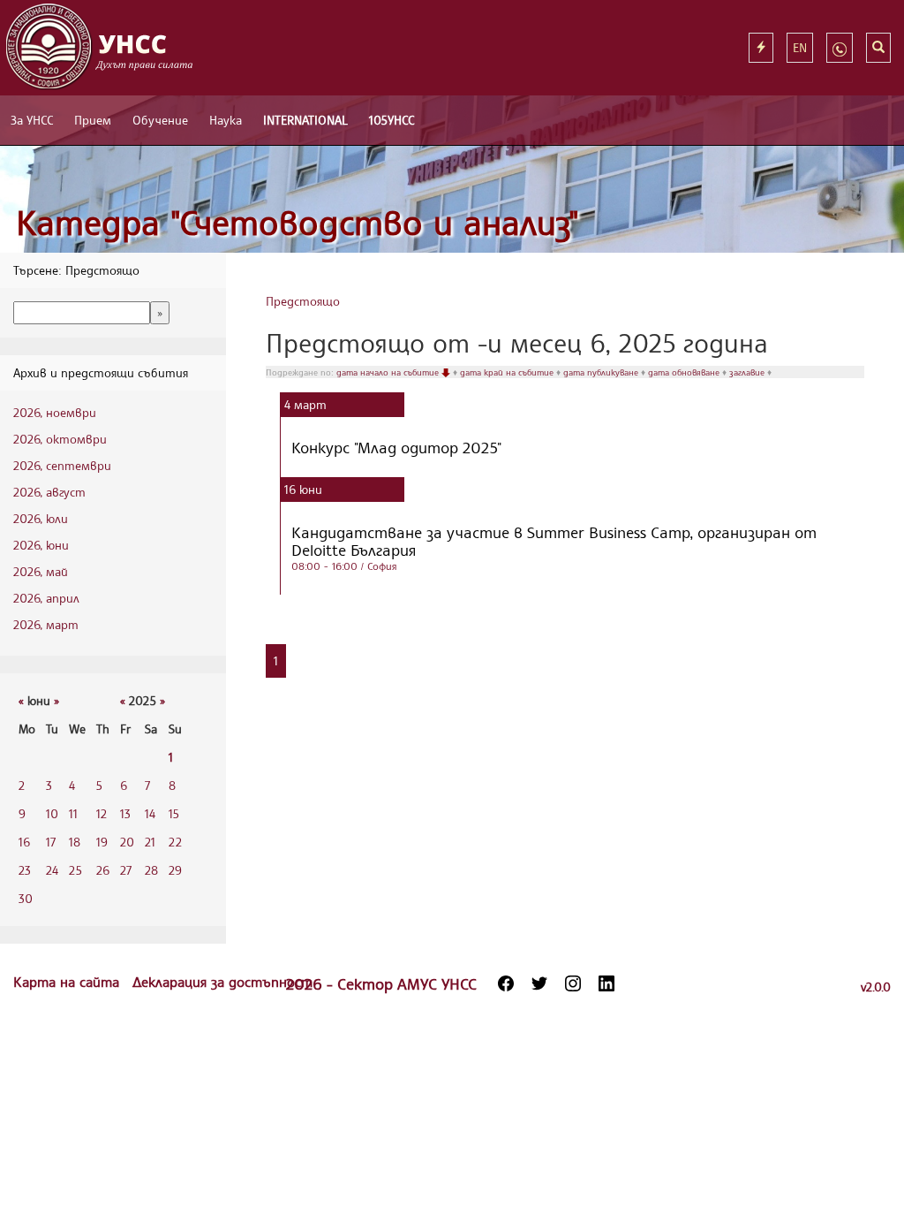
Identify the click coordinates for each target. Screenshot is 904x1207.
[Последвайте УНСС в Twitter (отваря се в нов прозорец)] (539, 983)
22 (175, 841)
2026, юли (40, 518)
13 (125, 813)
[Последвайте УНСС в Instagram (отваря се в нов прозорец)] (572, 983)
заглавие (748, 372)
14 (150, 813)
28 (151, 869)
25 (75, 869)
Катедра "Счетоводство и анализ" (297, 222)
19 (102, 841)
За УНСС (32, 119)
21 (150, 841)
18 (74, 841)
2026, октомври (60, 438)
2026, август (49, 491)
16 (24, 841)
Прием (92, 119)
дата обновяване (685, 372)
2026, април (46, 597)
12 (101, 813)
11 (73, 813)
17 (51, 841)
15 (174, 813)
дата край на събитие (508, 372)
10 (52, 813)
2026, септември (62, 465)
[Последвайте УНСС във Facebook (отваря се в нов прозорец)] (505, 983)
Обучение (160, 119)
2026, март (46, 624)
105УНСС (391, 119)
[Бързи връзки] (761, 48)
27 (126, 869)
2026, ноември (54, 412)
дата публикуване (602, 372)
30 (26, 898)
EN (800, 47)
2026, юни (41, 544)
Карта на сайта (68, 982)
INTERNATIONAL (305, 119)
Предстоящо (303, 300)
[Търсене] (878, 48)
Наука (225, 119)
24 (52, 869)
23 (25, 869)
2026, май (40, 571)
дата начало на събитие (388, 372)
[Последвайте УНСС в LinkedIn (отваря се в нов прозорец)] (606, 983)
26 (102, 869)
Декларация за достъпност (222, 982)
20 (127, 841)
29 (175, 869)
